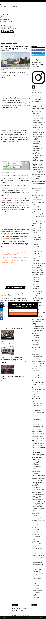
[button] (23, 304)
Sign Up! (23, 313)
